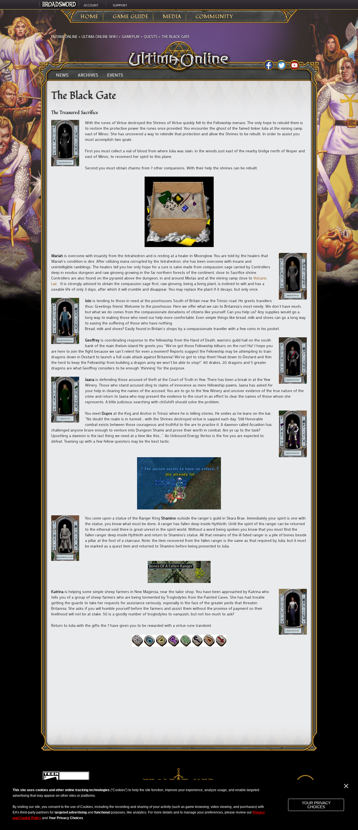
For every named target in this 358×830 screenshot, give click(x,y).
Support (120, 5)
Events (115, 74)
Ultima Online (64, 36)
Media (172, 16)
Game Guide (131, 16)
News (62, 74)
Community (214, 16)
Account (91, 5)
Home (89, 16)
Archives (88, 74)
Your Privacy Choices (316, 805)
